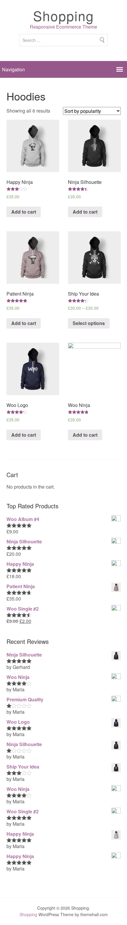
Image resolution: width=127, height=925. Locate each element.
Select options (89, 323)
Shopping (63, 15)
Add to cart (23, 211)
